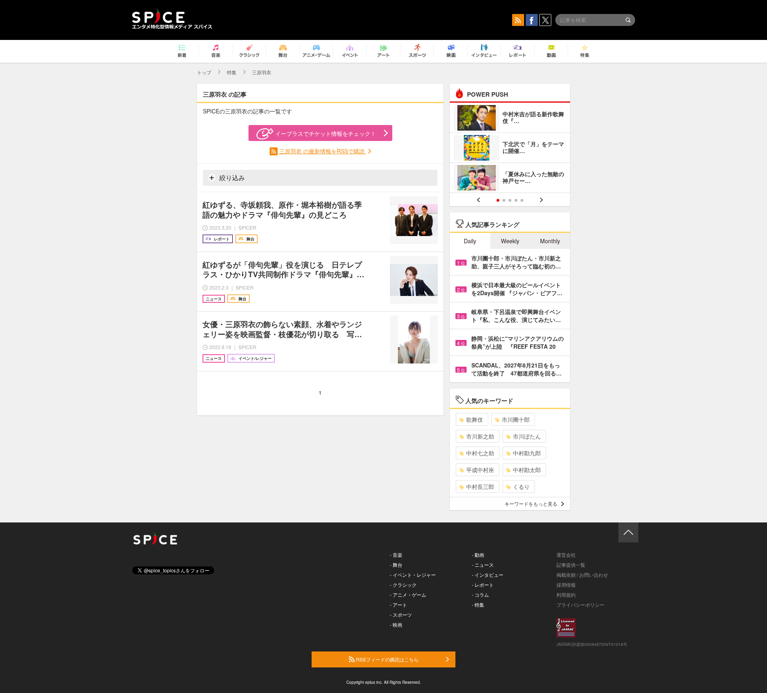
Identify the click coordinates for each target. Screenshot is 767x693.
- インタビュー (487, 574)
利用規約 (566, 594)
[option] (510, 149)
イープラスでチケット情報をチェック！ (325, 133)
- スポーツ (401, 614)
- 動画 (478, 554)
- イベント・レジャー (413, 574)
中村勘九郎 (527, 453)
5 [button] (522, 200)
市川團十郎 (516, 419)
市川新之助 (480, 436)
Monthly (550, 241)
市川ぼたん (527, 436)
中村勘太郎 (527, 470)
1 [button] (498, 200)
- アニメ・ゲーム (408, 594)
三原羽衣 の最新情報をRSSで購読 (322, 151)
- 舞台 (396, 564)
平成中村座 (480, 470)
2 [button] (504, 200)
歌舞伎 (474, 419)
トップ (204, 72)
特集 (231, 72)
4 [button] (516, 200)
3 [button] (510, 200)
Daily (470, 241)
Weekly (510, 241)
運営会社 (566, 554)
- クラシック (403, 584)
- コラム (480, 594)
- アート (398, 604)
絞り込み (231, 177)
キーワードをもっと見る (531, 503)
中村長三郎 (480, 486)
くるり (521, 486)
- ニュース (483, 564)
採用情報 (566, 584)
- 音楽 (396, 554)
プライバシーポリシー (580, 604)
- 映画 (396, 624)
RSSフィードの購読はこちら (387, 659)
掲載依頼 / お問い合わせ (582, 574)
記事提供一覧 (570, 564)
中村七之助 (480, 453)
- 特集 (478, 604)
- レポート (483, 584)
